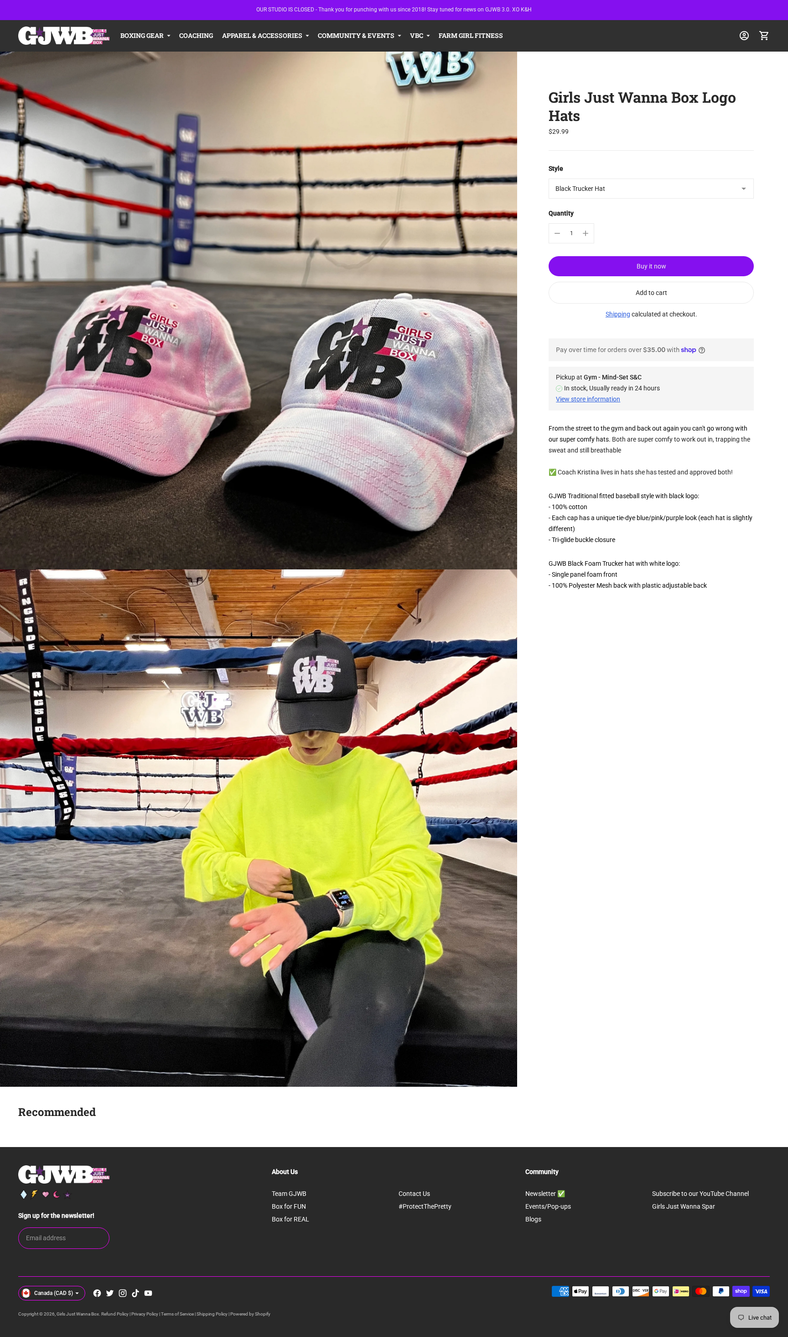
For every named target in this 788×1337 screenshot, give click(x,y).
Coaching (196, 35)
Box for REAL (290, 1219)
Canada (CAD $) (53, 1293)
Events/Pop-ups (548, 1206)
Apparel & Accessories (262, 35)
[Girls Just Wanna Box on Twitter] (109, 1293)
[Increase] (585, 233)
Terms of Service (177, 1313)
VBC (416, 35)
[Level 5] (67, 1194)
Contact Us (414, 1193)
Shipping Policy (212, 1313)
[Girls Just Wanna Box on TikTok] (135, 1293)
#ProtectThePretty (425, 1206)
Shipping (618, 314)
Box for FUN (289, 1206)
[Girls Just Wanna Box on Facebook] (97, 1293)
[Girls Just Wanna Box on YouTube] (148, 1293)
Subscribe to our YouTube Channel (700, 1193)
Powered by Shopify (250, 1313)
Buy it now (651, 266)
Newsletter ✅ (545, 1193)
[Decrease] (557, 233)
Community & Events (356, 35)
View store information (588, 399)
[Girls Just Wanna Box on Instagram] (122, 1293)
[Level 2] (34, 1194)
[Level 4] (56, 1194)
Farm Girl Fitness (471, 35)
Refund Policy (115, 1313)
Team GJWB (289, 1193)
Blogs (533, 1219)
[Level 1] (23, 1194)
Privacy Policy (144, 1313)
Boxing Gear (142, 35)
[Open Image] (258, 310)
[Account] (744, 36)
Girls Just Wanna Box (78, 1313)
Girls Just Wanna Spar (683, 1206)
